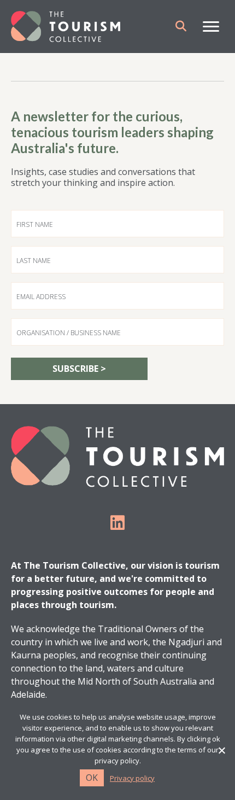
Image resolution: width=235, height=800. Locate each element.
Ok (92, 778)
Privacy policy (132, 778)
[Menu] (211, 26)
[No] (221, 750)
